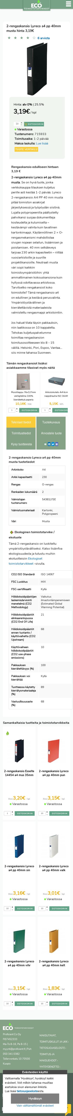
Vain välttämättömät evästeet (35, 1106)
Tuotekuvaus (51, 422)
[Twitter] (53, 444)
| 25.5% (33, 104)
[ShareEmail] (45, 444)
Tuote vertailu (26, 149)
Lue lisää (42, 143)
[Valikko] (68, 6)
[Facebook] (56, 444)
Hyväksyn (35, 1098)
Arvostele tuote (51, 433)
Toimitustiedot (21, 433)
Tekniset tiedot (21, 422)
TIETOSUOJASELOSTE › (53, 1048)
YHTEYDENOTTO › (50, 1067)
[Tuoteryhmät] (5, 6)
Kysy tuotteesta (21, 444)
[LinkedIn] (49, 444)
